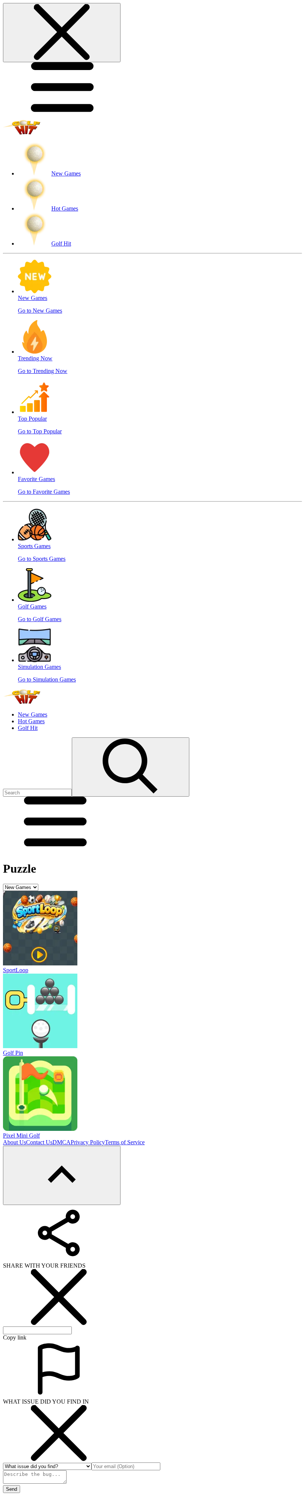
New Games (32, 714)
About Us (14, 1142)
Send (11, 1489)
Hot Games (31, 721)
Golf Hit (28, 728)
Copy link (14, 1337)
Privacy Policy (88, 1142)
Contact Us (39, 1142)
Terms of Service (125, 1142)
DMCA (61, 1142)
